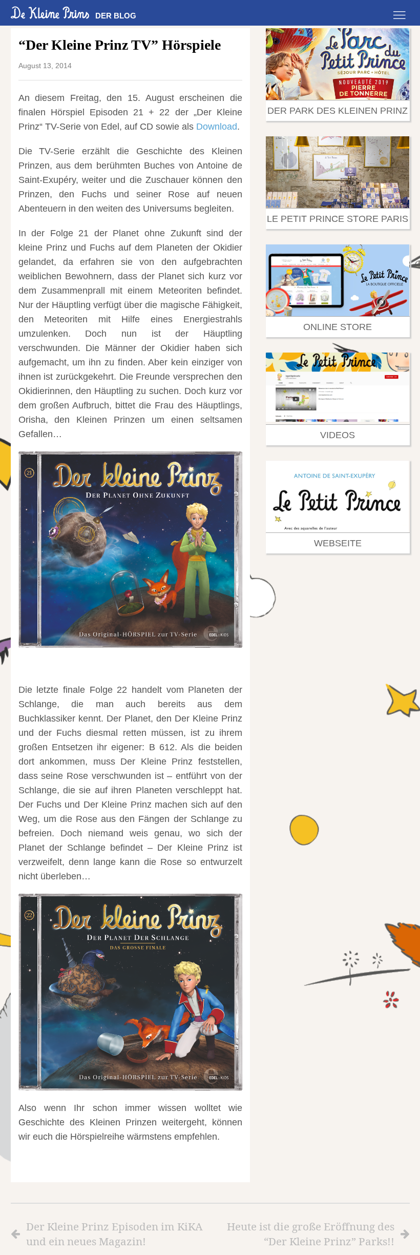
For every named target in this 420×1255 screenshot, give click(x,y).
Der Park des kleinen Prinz (337, 111)
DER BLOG (115, 15)
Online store (337, 327)
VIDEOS (337, 435)
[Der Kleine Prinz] (50, 12)
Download (216, 126)
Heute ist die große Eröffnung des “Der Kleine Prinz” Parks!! (310, 1233)
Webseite (338, 543)
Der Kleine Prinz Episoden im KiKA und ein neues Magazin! (114, 1233)
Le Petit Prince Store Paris (337, 219)
